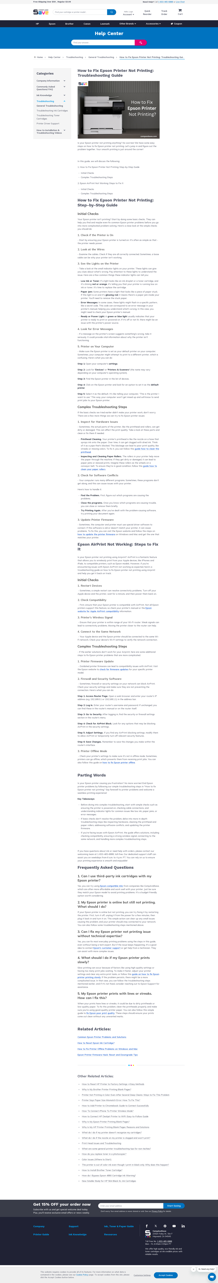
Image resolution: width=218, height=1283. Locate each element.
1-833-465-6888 (165, 2)
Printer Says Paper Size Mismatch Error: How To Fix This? (111, 1100)
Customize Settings (142, 1275)
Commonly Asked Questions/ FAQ (46, 88)
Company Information (48, 80)
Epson (52, 23)
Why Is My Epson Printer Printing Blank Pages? (106, 1121)
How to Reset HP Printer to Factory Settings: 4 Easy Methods (113, 1084)
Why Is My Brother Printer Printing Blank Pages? (106, 1089)
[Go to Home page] (40, 11)
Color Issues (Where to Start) (96, 1159)
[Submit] (111, 12)
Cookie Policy (82, 1275)
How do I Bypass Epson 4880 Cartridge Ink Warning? (109, 1175)
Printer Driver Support (48, 123)
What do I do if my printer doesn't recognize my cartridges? (112, 1132)
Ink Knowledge (44, 95)
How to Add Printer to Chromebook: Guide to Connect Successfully (115, 1105)
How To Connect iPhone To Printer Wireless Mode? (107, 1111)
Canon (87, 23)
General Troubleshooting (50, 105)
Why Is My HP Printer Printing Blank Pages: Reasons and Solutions (115, 1127)
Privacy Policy (157, 1211)
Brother (69, 23)
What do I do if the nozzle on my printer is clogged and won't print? (116, 1138)
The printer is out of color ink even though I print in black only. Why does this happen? (125, 1164)
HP (37, 23)
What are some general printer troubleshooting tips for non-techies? (116, 1148)
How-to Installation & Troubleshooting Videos (49, 131)
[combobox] (84, 12)
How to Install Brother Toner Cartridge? (102, 1170)
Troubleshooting (45, 101)
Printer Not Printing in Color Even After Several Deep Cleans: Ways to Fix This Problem (125, 1095)
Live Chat (180, 2)
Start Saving (174, 1205)
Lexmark (105, 23)
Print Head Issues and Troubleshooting (101, 1143)
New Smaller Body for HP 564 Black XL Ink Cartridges (109, 1181)
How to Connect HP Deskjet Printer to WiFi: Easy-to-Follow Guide (115, 1116)
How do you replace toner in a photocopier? (104, 1154)
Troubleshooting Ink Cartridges (52, 110)
